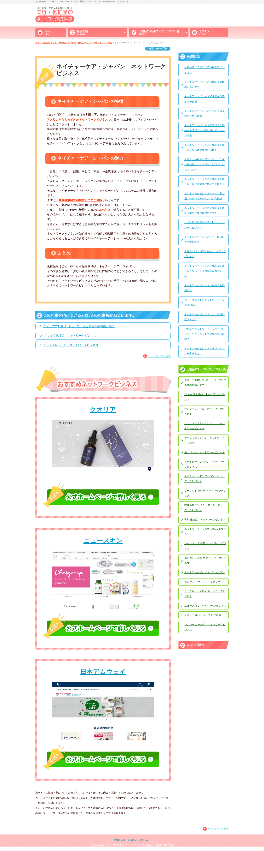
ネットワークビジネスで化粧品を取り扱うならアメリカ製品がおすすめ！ (204, 271)
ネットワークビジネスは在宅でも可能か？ (204, 288)
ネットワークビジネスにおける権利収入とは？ (204, 317)
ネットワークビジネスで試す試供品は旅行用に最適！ (204, 113)
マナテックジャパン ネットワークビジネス (204, 440)
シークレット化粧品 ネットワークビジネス (204, 594)
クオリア (103, 409)
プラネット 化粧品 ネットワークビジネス (205, 493)
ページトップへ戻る (159, 356)
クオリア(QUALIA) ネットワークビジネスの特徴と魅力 (79, 326)
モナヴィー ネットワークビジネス (204, 452)
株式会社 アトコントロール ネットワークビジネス (204, 508)
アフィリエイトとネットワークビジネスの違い (204, 302)
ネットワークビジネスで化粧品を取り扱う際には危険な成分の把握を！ (204, 181)
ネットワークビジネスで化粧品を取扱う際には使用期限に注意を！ (204, 210)
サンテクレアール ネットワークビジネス (70, 345)
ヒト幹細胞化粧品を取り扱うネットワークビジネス (204, 225)
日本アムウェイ (103, 671)
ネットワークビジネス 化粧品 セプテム (205, 532)
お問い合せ (145, 840)
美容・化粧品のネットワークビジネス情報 (55, 42)
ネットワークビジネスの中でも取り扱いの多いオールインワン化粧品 (204, 196)
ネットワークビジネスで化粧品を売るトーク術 (204, 99)
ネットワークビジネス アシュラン (204, 572)
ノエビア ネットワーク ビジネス (202, 615)
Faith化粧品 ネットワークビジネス (204, 519)
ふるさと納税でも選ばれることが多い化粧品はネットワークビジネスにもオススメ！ (204, 164)
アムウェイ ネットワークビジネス (203, 581)
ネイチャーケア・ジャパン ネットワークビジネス (204, 479)
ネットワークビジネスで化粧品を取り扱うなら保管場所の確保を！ (204, 147)
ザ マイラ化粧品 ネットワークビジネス (69, 335)
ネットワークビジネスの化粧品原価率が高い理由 (204, 84)
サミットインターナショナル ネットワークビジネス (204, 426)
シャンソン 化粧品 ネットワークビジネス (205, 546)
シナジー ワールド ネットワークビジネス (204, 627)
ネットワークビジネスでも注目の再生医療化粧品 (204, 239)
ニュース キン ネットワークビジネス (205, 605)
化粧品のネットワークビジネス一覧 (95, 42)
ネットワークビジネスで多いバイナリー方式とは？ (204, 351)
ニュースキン (103, 540)
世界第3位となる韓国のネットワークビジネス (205, 254)
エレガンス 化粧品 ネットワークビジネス (205, 560)
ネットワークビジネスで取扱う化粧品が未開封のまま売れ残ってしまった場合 (204, 130)
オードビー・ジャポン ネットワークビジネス (204, 464)
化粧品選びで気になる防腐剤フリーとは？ (204, 70)
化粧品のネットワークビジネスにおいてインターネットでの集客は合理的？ (204, 334)
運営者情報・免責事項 (125, 840)
